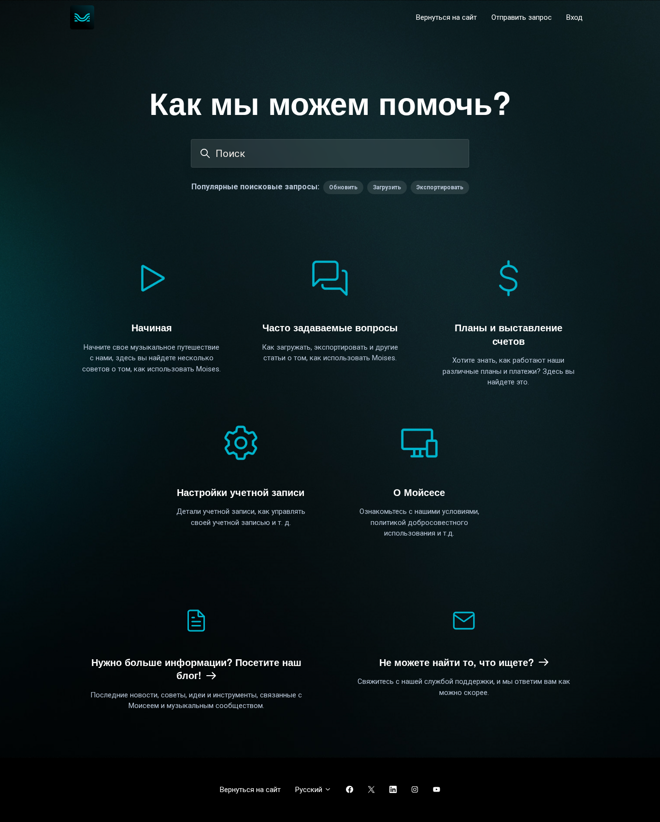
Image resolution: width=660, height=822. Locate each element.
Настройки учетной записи (240, 492)
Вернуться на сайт (446, 17)
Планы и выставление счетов (508, 334)
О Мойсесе (419, 492)
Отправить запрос (521, 17)
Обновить (343, 187)
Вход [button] (574, 17)
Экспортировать (439, 187)
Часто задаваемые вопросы (330, 327)
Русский (309, 789)
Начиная (151, 327)
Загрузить (387, 187)
